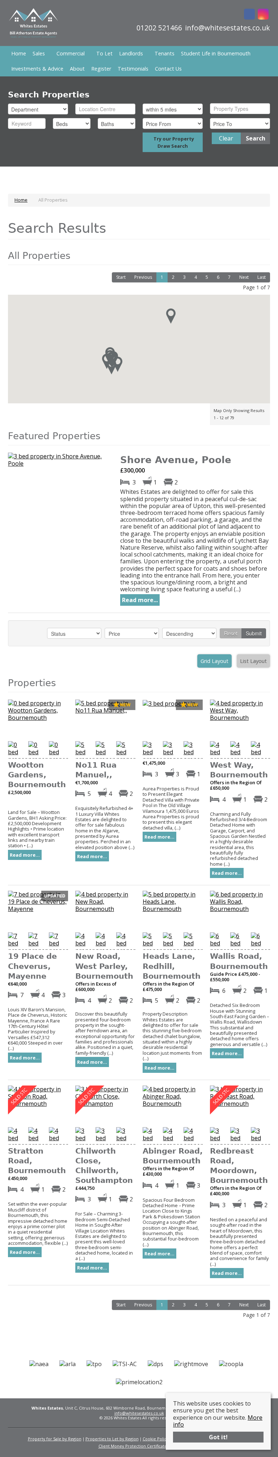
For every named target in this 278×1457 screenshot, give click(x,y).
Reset (230, 633)
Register (101, 68)
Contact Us (168, 68)
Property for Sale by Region (54, 1438)
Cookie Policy (156, 1438)
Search (255, 138)
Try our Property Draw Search (172, 142)
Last (261, 277)
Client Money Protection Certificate (132, 1446)
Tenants (164, 53)
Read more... (140, 600)
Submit (254, 633)
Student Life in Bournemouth (215, 53)
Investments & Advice (37, 68)
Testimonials (133, 68)
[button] (111, 366)
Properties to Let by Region (112, 1438)
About (77, 68)
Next (244, 277)
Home (18, 53)
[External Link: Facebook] (249, 15)
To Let (104, 53)
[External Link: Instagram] (263, 15)
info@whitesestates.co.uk (139, 1413)
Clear (226, 138)
